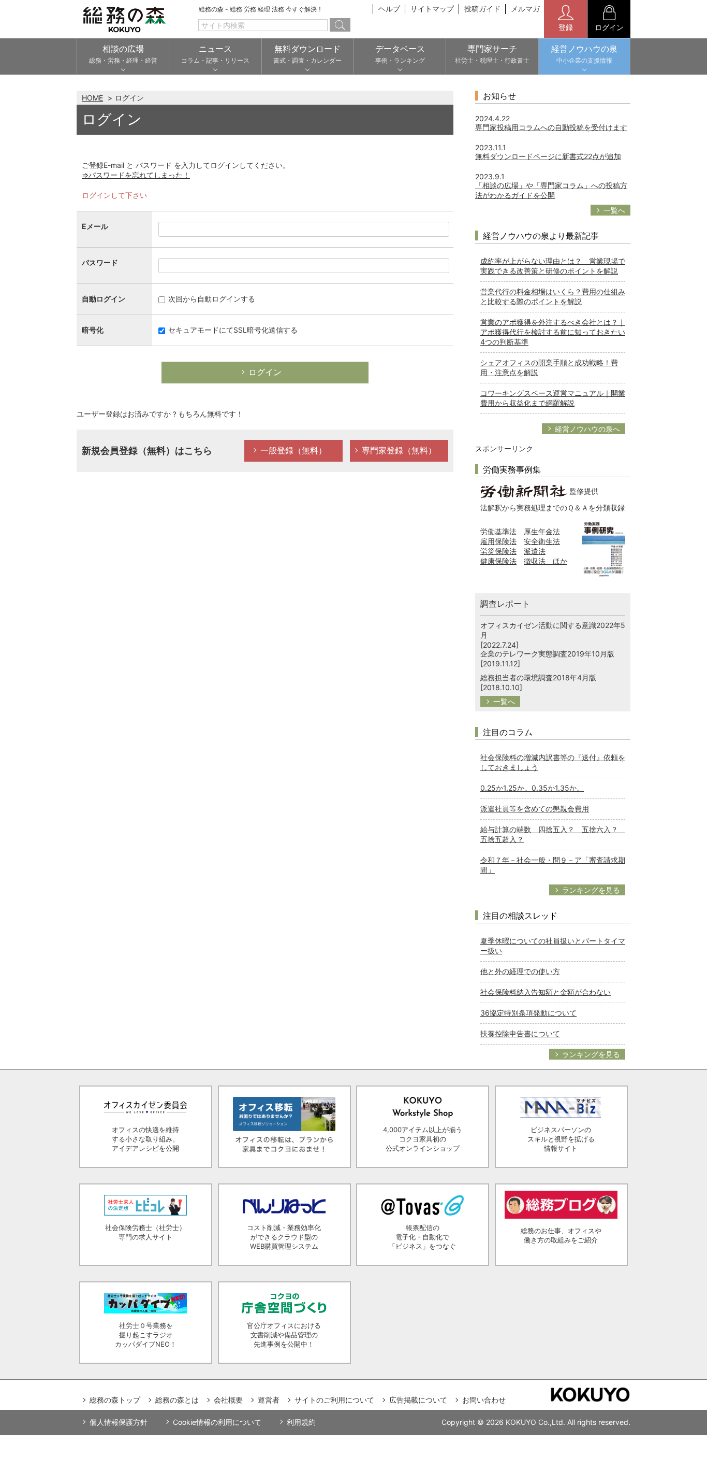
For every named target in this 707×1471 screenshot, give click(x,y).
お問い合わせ (484, 1399)
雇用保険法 (498, 541)
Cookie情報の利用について (217, 1422)
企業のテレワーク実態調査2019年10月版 (547, 653)
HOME (92, 97)
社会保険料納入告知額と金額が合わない (545, 992)
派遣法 (535, 551)
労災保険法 (498, 551)
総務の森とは (177, 1399)
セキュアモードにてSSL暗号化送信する (232, 329)
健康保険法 (498, 560)
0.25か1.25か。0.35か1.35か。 (532, 787)
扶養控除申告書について (520, 1033)
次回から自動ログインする (210, 298)
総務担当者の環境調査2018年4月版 (538, 677)
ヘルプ (389, 8)
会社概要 (228, 1399)
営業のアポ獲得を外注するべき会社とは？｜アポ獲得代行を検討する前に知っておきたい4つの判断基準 (552, 332)
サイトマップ (432, 8)
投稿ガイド (482, 8)
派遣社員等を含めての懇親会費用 (534, 808)
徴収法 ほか (545, 560)
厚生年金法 (542, 531)
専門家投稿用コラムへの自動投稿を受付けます (551, 127)
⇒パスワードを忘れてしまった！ (136, 174)
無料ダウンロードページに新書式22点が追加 (548, 156)
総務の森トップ (115, 1399)
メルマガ (525, 8)
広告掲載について (418, 1399)
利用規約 (301, 1422)
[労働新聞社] (523, 490)
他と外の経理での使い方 (520, 971)
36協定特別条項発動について (528, 1012)
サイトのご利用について (334, 1399)
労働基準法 (498, 531)
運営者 (268, 1399)
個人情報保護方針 (119, 1422)
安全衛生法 (542, 541)
